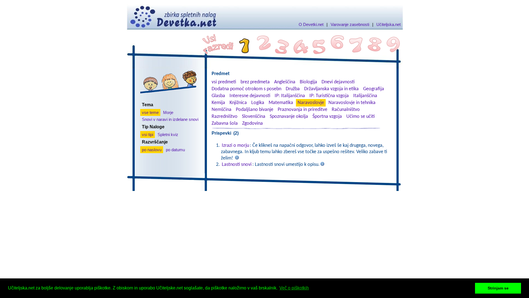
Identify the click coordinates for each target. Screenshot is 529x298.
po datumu (175, 149)
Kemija (218, 102)
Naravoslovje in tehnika (352, 102)
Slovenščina (253, 116)
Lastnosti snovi (237, 164)
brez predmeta (255, 82)
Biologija (308, 82)
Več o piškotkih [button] (294, 288)
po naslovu (151, 149)
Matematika (281, 102)
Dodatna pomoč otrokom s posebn (246, 89)
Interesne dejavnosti (250, 96)
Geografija (373, 89)
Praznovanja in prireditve (302, 109)
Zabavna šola (225, 123)
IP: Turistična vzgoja (329, 96)
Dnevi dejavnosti (338, 82)
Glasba (218, 96)
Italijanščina (365, 96)
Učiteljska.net (388, 24)
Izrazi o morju (235, 145)
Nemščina (221, 109)
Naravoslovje (311, 102)
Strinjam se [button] (498, 288)
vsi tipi (147, 134)
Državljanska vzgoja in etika (331, 89)
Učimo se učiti (360, 116)
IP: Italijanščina (290, 96)
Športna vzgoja (327, 116)
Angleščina (284, 82)
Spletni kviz (168, 134)
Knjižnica (238, 102)
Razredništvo (224, 116)
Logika (257, 102)
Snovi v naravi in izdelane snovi (170, 119)
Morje (168, 112)
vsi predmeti (224, 82)
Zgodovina (252, 123)
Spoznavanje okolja (289, 116)
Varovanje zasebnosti (350, 24)
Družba (293, 89)
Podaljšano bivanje (254, 109)
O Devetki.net (311, 24)
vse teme (150, 112)
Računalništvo (346, 109)
